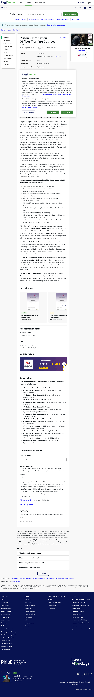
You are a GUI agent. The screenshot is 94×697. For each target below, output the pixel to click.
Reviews (6, 65)
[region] (47, 93)
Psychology (61, 578)
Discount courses (20, 19)
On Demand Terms (6, 643)
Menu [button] (3, 8)
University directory (7, 629)
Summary (6, 37)
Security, (76, 682)
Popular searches (30, 611)
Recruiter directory (30, 605)
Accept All (66, 112)
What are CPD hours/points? (29, 558)
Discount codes (5, 620)
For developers (52, 605)
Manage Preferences (65, 682)
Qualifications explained (8, 635)
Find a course (16, 14)
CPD (5, 52)
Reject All (52, 112)
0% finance (4, 626)
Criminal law (17, 30)
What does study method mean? (30, 553)
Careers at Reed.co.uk (55, 602)
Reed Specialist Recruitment (80, 605)
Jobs (20, 3)
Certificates (7, 43)
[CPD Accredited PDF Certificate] (33, 302)
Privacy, (82, 682)
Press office (51, 608)
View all (43, 574)
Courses (28, 3)
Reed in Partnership (78, 611)
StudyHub (81, 50)
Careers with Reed (77, 617)
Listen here (18, 680)
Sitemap (27, 626)
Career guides (5, 641)
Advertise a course (6, 646)
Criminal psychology (39, 578)
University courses (63, 19)
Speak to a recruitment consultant (82, 629)
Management (53, 578)
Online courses (33, 19)
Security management (25, 578)
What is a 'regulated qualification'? (31, 563)
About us (51, 599)
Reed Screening (76, 614)
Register (81, 3)
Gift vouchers (5, 623)
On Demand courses (48, 19)
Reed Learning (76, 608)
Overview (6, 40)
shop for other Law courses (56, 25)
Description (7, 58)
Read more (58, 56)
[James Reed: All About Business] (6, 676)
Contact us (4, 602)
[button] (64, 307)
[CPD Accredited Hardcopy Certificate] (62, 302)
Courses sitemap (6, 649)
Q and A (6, 61)
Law (9, 30)
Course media (8, 55)
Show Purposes (28, 112)
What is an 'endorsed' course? (29, 568)
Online (3, 30)
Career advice (40, 3)
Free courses (76, 19)
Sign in (89, 3)
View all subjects (6, 608)
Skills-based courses (7, 638)
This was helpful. (25, 500)
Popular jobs (28, 608)
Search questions (25, 455)
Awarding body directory (8, 632)
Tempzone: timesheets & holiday (81, 599)
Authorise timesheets (78, 602)
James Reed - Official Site (79, 620)
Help (2, 599)
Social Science (69, 578)
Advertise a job (29, 623)
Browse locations (30, 614)
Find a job (28, 602)
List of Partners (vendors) (30, 107)
